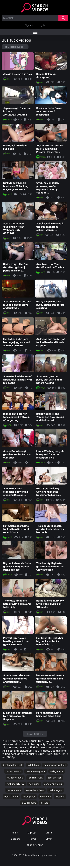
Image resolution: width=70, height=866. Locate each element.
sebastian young (53, 784)
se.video (32, 855)
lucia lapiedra (29, 802)
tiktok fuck (33, 765)
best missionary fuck (55, 765)
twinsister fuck (15, 777)
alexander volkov (35, 790)
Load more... (35, 734)
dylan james (29, 796)
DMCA (49, 839)
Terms (32, 839)
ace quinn (34, 784)
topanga (60, 796)
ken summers (14, 790)
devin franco (11, 796)
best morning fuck (35, 771)
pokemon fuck (13, 771)
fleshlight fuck (35, 777)
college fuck (56, 771)
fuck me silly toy (15, 784)
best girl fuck (55, 777)
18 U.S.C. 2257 (35, 845)
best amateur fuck (13, 765)
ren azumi (45, 796)
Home (15, 832)
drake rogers (55, 790)
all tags (44, 802)
